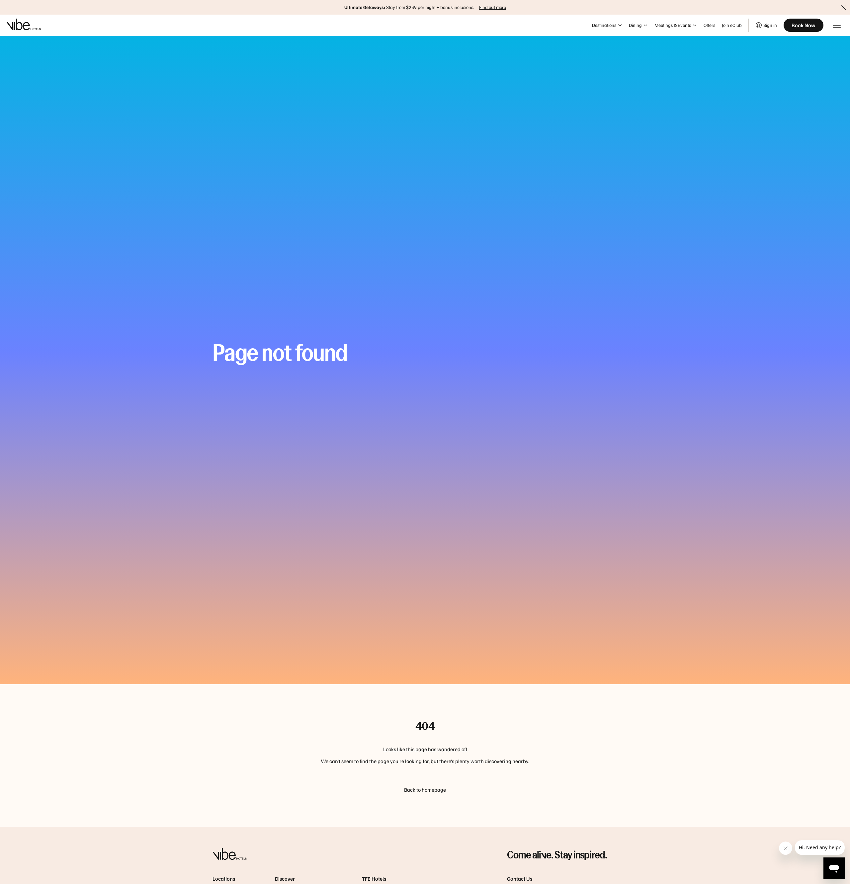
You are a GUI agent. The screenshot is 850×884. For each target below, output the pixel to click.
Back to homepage (425, 789)
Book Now (803, 25)
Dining (635, 25)
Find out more (492, 7)
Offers (709, 25)
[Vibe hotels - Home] (343, 854)
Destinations (604, 25)
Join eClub (732, 25)
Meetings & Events (672, 25)
